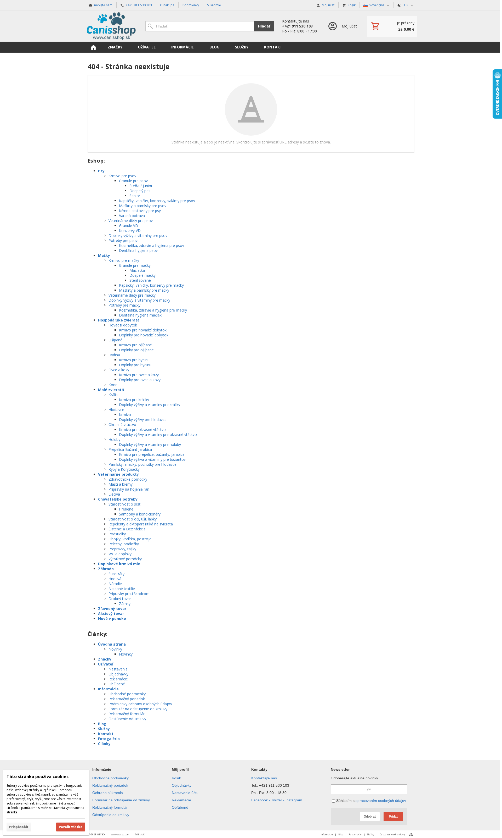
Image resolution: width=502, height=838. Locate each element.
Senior (134, 195)
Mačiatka (137, 270)
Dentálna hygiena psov (138, 250)
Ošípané (115, 339)
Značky (104, 659)
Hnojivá (115, 578)
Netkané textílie (122, 588)
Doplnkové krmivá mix (119, 563)
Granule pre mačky (135, 265)
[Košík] (392, 26)
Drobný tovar (120, 598)
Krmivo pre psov (122, 175)
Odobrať (370, 816)
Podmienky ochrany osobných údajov (140, 703)
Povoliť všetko (70, 827)
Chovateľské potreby (118, 499)
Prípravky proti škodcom (129, 593)
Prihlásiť (140, 834)
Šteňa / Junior (140, 185)
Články (104, 743)
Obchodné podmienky (127, 693)
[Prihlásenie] (342, 26)
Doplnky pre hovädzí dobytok (143, 334)
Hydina (114, 354)
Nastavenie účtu (185, 793)
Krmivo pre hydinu (134, 359)
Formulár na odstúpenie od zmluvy (138, 708)
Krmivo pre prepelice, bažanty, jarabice (152, 454)
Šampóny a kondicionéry (140, 514)
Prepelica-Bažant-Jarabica (130, 449)
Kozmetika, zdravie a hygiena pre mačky (153, 310)
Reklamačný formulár (127, 713)
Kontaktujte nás (264, 778)
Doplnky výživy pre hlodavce (143, 419)
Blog (102, 723)
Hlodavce (116, 409)
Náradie (115, 583)
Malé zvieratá (111, 389)
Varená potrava (132, 215)
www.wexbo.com (120, 834)
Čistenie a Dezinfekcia (127, 528)
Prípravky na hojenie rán (129, 489)
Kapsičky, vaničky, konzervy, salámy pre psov (157, 200)
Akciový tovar (111, 613)
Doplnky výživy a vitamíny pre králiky (149, 404)
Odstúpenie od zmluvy (127, 718)
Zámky (124, 603)
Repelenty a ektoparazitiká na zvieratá (141, 523)
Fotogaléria (109, 738)
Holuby (114, 439)
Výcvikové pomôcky (125, 558)
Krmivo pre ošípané (135, 344)
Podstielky (117, 533)
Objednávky (118, 673)
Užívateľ (105, 664)
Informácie (108, 688)
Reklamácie (118, 678)
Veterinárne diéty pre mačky (132, 295)
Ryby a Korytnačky (124, 469)
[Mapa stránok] (411, 834)
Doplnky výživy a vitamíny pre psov (138, 235)
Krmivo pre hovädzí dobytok (143, 330)
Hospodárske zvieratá (119, 320)
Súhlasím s (370, 800)
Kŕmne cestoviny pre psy (140, 210)
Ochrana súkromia (107, 793)
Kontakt (105, 733)
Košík (176, 778)
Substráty (116, 573)
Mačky (104, 255)
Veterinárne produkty (118, 474)
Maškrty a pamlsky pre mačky (144, 290)
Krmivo (125, 414)
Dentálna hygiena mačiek (140, 315)
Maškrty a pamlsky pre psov (142, 205)
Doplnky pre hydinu (135, 364)
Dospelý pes (139, 190)
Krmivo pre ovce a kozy (139, 374)
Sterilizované (140, 280)
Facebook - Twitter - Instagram (276, 800)
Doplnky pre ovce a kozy (140, 379)
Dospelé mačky (142, 275)
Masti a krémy (121, 484)
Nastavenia (118, 669)
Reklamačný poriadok (127, 698)
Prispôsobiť (18, 827)
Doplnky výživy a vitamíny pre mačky (139, 300)
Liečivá (114, 494)
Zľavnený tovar (112, 608)
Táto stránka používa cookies (38, 776)
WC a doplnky (120, 553)
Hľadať (264, 26)
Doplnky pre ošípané (136, 349)
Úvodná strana (112, 644)
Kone (113, 384)
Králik (113, 394)
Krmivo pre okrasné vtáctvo (142, 429)
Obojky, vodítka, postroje (130, 538)
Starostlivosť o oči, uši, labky (133, 519)
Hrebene (126, 509)
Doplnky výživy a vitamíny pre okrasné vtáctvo (158, 434)
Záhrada (106, 568)
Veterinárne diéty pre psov (131, 220)
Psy (101, 170)
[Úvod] (111, 26)
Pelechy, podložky (124, 543)
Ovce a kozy (119, 369)
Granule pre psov (133, 180)
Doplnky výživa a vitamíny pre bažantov (152, 459)
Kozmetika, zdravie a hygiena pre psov (151, 245)
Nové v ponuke (112, 618)
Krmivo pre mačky (124, 260)
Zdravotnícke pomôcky (128, 479)
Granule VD (128, 225)
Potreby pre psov (123, 240)
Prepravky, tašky (122, 548)
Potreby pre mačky (124, 305)
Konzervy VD (130, 230)
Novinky (115, 649)
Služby (104, 728)
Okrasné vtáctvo (122, 424)
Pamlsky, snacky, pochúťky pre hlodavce (142, 464)
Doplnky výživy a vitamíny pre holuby (150, 444)
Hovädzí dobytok (123, 325)
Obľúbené (117, 683)
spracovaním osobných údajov (381, 800)
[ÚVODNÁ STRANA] (93, 47)
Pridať (393, 816)
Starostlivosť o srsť (124, 504)
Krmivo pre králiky (134, 399)
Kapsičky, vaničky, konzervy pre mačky (151, 285)
